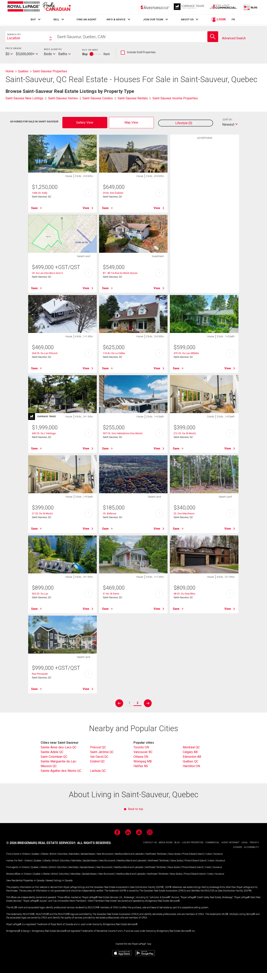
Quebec (35, 854)
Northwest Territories (156, 854)
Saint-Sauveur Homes (63, 98)
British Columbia (58, 854)
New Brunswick (105, 854)
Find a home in (14, 854)
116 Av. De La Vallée (114, 353)
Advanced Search (234, 38)
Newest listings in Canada (59, 880)
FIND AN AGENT (86, 19)
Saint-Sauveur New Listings (24, 98)
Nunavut (218, 854)
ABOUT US (187, 19)
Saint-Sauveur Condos (97, 98)
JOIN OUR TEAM (153, 19)
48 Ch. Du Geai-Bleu (184, 593)
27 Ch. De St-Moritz (42, 513)
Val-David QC (99, 757)
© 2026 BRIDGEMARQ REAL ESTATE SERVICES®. (41, 843)
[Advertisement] (204, 202)
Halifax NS (141, 766)
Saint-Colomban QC (54, 757)
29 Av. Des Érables (113, 192)
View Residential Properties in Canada (25, 880)
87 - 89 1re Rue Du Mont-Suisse (120, 273)
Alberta (44, 854)
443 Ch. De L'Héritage (44, 433)
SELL (56, 19)
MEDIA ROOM (165, 842)
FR (233, 19)
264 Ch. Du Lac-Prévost (44, 353)
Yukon (208, 854)
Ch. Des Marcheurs (184, 513)
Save (34, 208)
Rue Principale (40, 673)
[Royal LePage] (39, 7)
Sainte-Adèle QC (52, 752)
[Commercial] (223, 7)
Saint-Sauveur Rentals (133, 98)
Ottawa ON (141, 757)
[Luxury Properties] (189, 7)
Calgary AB (190, 752)
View (86, 208)
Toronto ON (141, 747)
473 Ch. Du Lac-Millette (186, 353)
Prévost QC (98, 747)
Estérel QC (97, 761)
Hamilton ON (191, 766)
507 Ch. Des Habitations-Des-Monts (123, 433)
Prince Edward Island (193, 854)
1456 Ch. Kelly (39, 192)
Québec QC (190, 761)
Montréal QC (191, 747)
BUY (33, 19)
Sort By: (227, 119)
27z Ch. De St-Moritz (185, 433)
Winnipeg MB (143, 761)
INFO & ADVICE (116, 19)
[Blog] (250, 7)
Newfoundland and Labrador (129, 854)
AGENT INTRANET (230, 842)
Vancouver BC (143, 752)
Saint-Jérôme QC (102, 752)
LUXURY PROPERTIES (192, 842)
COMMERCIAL (212, 842)
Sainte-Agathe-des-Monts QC (61, 771)
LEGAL (244, 842)
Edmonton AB (192, 757)
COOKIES (237, 847)
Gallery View (84, 122)
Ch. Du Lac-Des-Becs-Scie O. (47, 273)
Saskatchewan (88, 854)
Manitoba (74, 854)
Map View (131, 122)
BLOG (177, 842)
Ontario (26, 854)
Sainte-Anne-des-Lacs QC (58, 747)
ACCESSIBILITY (251, 847)
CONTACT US (150, 842)
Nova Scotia (174, 854)
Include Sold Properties (138, 52)
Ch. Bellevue (109, 513)
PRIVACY (254, 842)
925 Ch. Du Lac (40, 593)
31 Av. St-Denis (111, 593)
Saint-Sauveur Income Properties (175, 98)
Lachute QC (98, 771)
